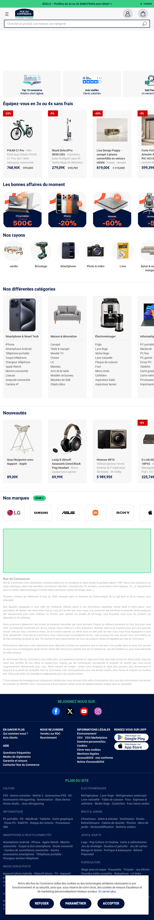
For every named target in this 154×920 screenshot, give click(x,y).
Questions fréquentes (17, 752)
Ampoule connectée (18, 379)
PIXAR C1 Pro (16, 150)
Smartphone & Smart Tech (22, 336)
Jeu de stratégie (91, 846)
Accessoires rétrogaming (19, 799)
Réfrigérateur (89, 795)
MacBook (31, 818)
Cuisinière (118, 803)
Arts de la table (60, 371)
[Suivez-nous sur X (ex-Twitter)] (70, 711)
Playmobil (87, 854)
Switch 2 (37, 795)
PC (22, 818)
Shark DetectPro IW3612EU (62, 152)
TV (56, 873)
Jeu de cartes (138, 846)
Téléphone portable (17, 353)
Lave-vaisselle (90, 799)
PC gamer (146, 357)
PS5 (5, 795)
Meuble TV (57, 353)
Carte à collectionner (133, 842)
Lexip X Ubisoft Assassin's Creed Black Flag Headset (66, 463)
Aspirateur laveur (106, 384)
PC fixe (144, 353)
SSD (5, 827)
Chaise (55, 357)
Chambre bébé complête (96, 873)
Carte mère (147, 375)
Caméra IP (12, 384)
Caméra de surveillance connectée (26, 850)
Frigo (98, 344)
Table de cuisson (112, 799)
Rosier (140, 818)
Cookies (82, 745)
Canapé (55, 344)
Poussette (114, 869)
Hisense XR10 (106, 459)
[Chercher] (144, 24)
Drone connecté (63, 846)
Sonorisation (45, 799)
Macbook (146, 349)
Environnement (86, 733)
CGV (80, 737)
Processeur (63, 822)
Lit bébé (136, 873)
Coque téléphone (16, 357)
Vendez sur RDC (50, 733)
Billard (138, 850)
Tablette (145, 366)
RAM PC (23, 822)
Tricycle (128, 869)
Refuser (42, 903)
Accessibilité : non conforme (95, 757)
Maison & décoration (64, 336)
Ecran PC (146, 362)
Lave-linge (107, 795)
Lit (52, 362)
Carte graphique (62, 818)
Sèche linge (102, 353)
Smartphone (68, 266)
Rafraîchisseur (90, 822)
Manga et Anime (91, 850)
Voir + (39, 498)
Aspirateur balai (105, 379)
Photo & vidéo (95, 266)
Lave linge (101, 349)
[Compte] (127, 14)
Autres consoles (20, 795)
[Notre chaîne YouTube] (84, 711)
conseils (35, 673)
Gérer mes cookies (89, 749)
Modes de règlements (17, 756)
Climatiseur (88, 818)
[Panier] (143, 14)
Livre (123, 266)
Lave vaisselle (103, 357)
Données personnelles (91, 741)
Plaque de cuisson (106, 362)
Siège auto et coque (93, 869)
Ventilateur (127, 818)
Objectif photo (43, 873)
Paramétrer (75, 903)
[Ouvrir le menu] (7, 14)
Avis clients (10, 737)
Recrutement (48, 737)
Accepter (111, 903)
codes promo (50, 673)
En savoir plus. (107, 891)
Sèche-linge (102, 803)
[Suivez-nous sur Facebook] (56, 711)
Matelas (56, 366)
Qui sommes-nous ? (15, 733)
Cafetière (100, 375)
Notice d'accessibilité (90, 761)
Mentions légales (88, 753)
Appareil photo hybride (17, 873)
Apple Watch (13, 366)
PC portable (10, 818)
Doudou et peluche (116, 846)
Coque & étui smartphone (34, 846)
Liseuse (10, 375)
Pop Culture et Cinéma (103, 842)
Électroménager (105, 336)
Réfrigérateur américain (131, 795)
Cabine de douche (113, 822)
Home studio (11, 803)
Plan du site (77, 780)
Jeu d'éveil (142, 869)
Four (98, 366)
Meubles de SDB (60, 379)
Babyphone (121, 873)
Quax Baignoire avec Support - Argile (20, 461)
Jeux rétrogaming (32, 803)
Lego (84, 842)
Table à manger (60, 349)
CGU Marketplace (96, 737)
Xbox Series (62, 799)
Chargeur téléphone (18, 362)
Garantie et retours (15, 760)
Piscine (131, 822)
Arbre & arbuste (108, 818)
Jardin (14, 266)
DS (70, 795)
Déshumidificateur (102, 827)
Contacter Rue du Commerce (21, 764)
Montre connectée (17, 371)
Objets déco (58, 384)
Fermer (148, 4)
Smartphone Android (18, 349)
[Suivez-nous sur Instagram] (98, 711)
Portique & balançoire (118, 850)
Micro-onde (102, 371)
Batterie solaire (126, 827)
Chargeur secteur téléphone (21, 858)
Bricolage (41, 266)
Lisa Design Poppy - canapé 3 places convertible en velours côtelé (111, 156)
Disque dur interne (42, 822)
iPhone (10, 344)
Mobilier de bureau (62, 375)
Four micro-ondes (138, 803)
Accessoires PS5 (55, 795)
